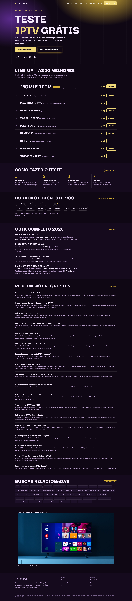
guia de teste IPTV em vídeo (30, 566)
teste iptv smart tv (90, 498)
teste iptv (25, 487)
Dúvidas (99, 3)
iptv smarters (65, 502)
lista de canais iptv (47, 490)
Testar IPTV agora (26, 49)
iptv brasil (29, 498)
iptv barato (80, 494)
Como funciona (79, 3)
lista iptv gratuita (105, 487)
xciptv (74, 502)
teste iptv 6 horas (22, 494)
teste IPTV (21, 269)
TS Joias (22, 3)
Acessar (111, 86)
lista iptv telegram (85, 502)
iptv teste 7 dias (94, 490)
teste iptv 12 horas (51, 494)
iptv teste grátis (36, 487)
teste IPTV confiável (43, 273)
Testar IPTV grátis (95, 580)
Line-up (69, 3)
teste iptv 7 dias (108, 490)
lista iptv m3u (34, 490)
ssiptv (56, 502)
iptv (17, 487)
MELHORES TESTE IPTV (49, 49)
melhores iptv (82, 490)
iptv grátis (47, 487)
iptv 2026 (60, 490)
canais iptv (48, 498)
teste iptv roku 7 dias (74, 498)
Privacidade (93, 586)
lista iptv (93, 487)
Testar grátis (110, 3)
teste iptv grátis (59, 487)
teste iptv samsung (104, 498)
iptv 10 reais (91, 494)
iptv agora (39, 498)
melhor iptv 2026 (70, 490)
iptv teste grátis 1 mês (67, 494)
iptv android (48, 502)
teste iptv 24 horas (36, 494)
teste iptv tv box (21, 502)
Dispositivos (90, 3)
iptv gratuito (83, 487)
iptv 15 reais (102, 494)
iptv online (19, 498)
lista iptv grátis (21, 490)
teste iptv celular (35, 502)
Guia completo (65, 586)
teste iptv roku (59, 498)
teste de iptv (72, 487)
